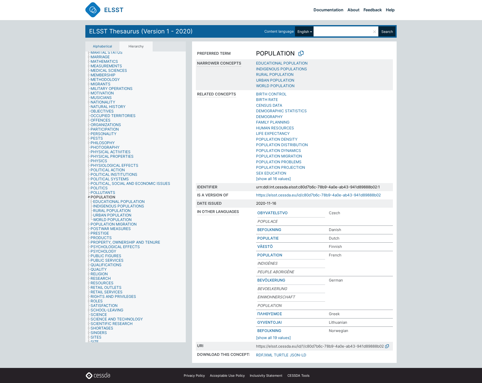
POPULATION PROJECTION (280, 167)
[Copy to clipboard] (301, 53)
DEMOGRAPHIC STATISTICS (281, 110)
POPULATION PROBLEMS (279, 161)
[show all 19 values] (273, 337)
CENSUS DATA (269, 105)
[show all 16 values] (273, 178)
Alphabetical (102, 46)
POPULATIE (268, 238)
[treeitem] (108, 52)
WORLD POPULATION (275, 85)
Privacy (194, 375)
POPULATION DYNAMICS (278, 150)
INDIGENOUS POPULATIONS (281, 69)
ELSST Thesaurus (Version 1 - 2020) (141, 31)
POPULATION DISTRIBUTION (282, 144)
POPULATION (269, 255)
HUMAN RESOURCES (275, 128)
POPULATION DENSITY (276, 139)
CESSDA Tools (298, 375)
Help (390, 9)
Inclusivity (266, 375)
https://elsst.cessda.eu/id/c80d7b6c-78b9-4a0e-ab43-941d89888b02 (318, 195)
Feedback (373, 9)
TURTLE (281, 355)
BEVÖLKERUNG (271, 280)
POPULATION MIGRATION (279, 156)
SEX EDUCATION (271, 173)
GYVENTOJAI (269, 322)
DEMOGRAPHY (269, 116)
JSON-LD (298, 355)
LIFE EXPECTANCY (273, 133)
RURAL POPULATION (274, 74)
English (303, 31)
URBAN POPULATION (275, 80)
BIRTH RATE (267, 99)
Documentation (328, 9)
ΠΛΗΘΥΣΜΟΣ (269, 313)
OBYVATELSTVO (272, 212)
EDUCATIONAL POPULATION (282, 63)
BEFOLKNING (269, 229)
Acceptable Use (227, 375)
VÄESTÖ (265, 246)
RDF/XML (264, 355)
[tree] (135, 197)
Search (387, 31)
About (353, 9)
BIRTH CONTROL (271, 94)
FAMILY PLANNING (272, 122)
